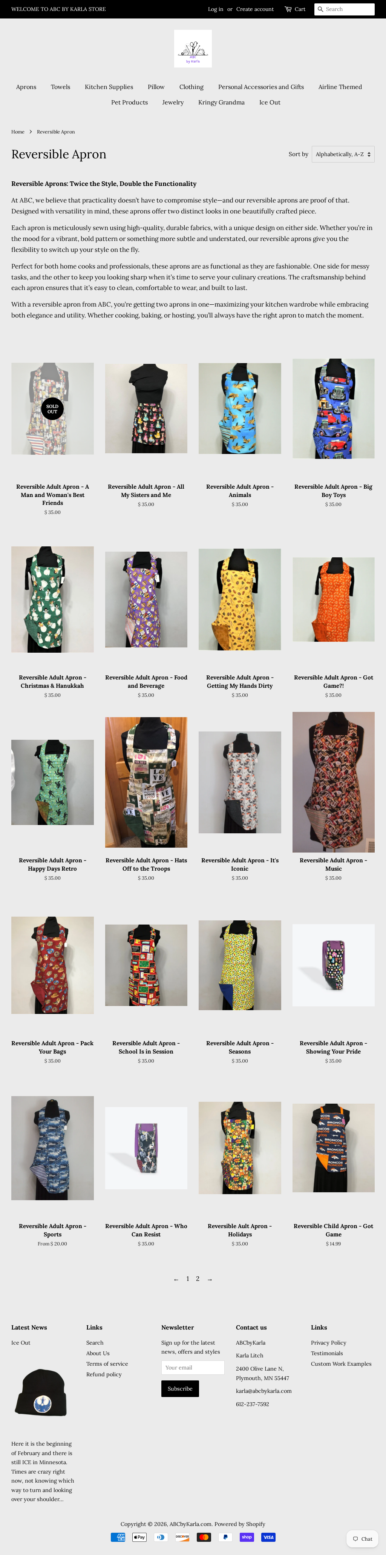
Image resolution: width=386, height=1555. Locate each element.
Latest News (29, 1327)
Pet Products (129, 102)
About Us (98, 1353)
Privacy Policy (328, 1342)
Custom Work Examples (341, 1363)
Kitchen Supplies (109, 86)
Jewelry (173, 102)
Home (18, 132)
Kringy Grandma (221, 102)
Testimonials (327, 1353)
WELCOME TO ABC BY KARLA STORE (58, 9)
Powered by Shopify (239, 1523)
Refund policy (104, 1374)
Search (95, 1342)
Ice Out (269, 102)
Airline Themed (340, 86)
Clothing (191, 86)
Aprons (26, 86)
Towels (60, 86)
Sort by (298, 154)
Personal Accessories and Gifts (261, 86)
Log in (216, 9)
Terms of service (107, 1363)
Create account (255, 9)
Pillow (156, 86)
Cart (300, 9)
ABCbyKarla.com (190, 1523)
